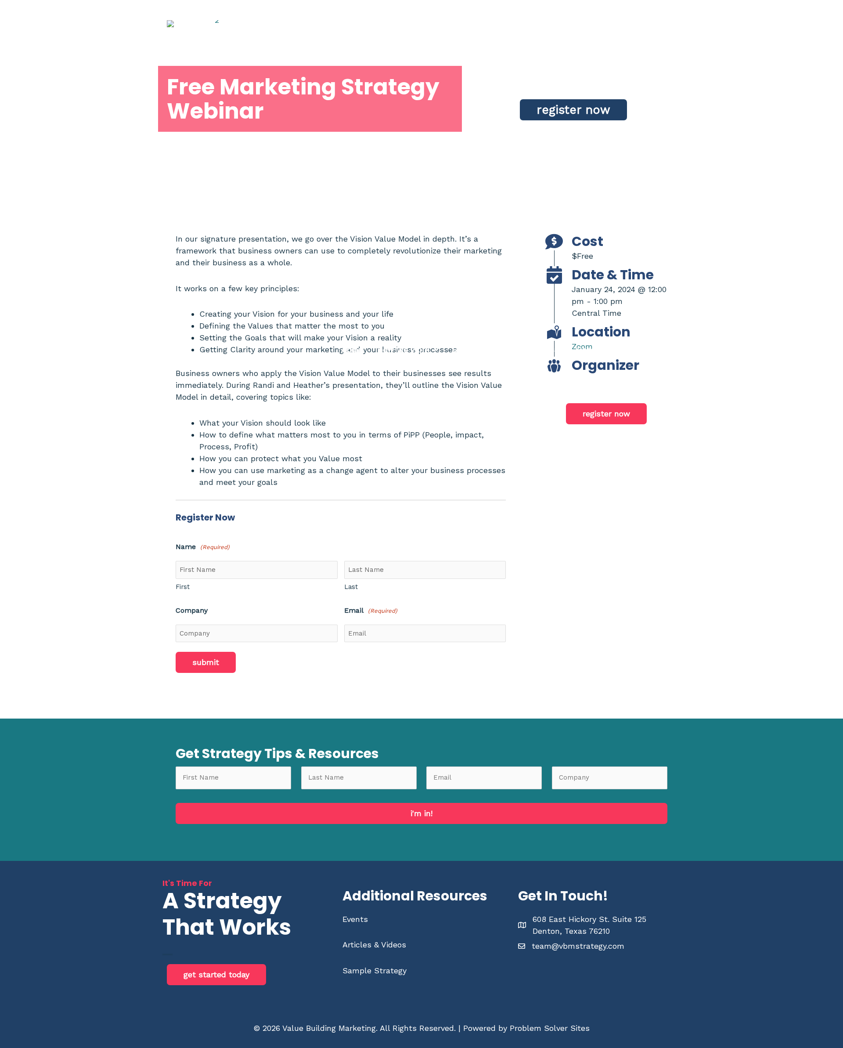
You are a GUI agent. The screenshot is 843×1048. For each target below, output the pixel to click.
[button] (408, 349)
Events (355, 919)
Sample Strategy (374, 970)
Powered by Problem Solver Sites (526, 1028)
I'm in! (421, 813)
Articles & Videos (374, 944)
